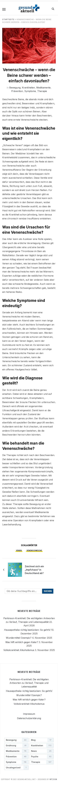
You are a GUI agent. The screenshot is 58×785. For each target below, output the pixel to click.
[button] (4, 9)
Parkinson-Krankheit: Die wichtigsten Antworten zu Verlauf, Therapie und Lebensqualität (29, 683)
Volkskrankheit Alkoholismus (18, 650)
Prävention (17, 91)
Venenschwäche (34, 551)
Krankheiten (28, 87)
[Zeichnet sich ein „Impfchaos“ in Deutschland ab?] (15, 569)
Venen (19, 551)
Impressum (29, 713)
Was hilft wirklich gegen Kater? (21, 642)
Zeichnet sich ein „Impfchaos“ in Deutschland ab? (34, 570)
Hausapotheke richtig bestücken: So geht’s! (27, 629)
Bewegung (15, 87)
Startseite (8, 19)
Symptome (30, 91)
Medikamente (43, 87)
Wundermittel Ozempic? (18, 637)
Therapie (42, 91)
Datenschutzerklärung (29, 718)
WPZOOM (53, 779)
